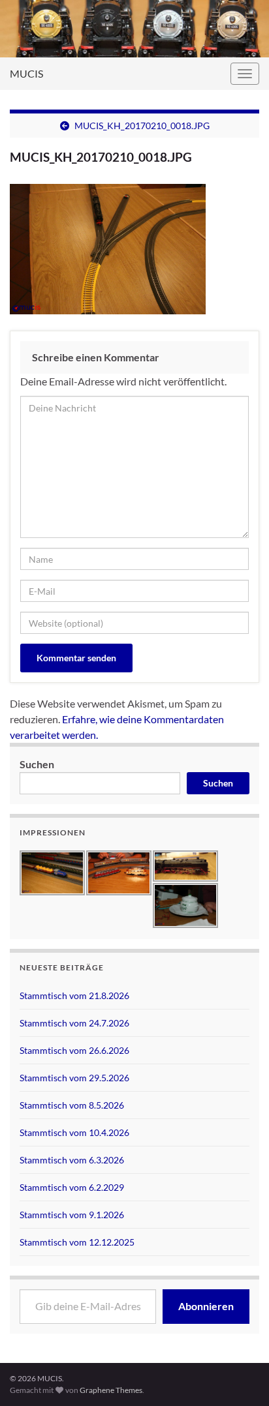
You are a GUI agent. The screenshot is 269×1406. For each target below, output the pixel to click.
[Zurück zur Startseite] (134, 28)
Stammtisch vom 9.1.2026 (72, 1214)
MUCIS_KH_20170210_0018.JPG (142, 125)
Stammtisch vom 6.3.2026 (72, 1159)
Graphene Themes (111, 1390)
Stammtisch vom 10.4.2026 (74, 1132)
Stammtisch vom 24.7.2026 (74, 1022)
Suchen (37, 764)
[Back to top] (239, 1328)
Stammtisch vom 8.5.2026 (72, 1105)
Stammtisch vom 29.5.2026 (74, 1077)
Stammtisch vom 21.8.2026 (74, 995)
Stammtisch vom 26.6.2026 (74, 1050)
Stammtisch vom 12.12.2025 (77, 1242)
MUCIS (26, 73)
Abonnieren (206, 1306)
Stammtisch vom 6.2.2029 (72, 1187)
